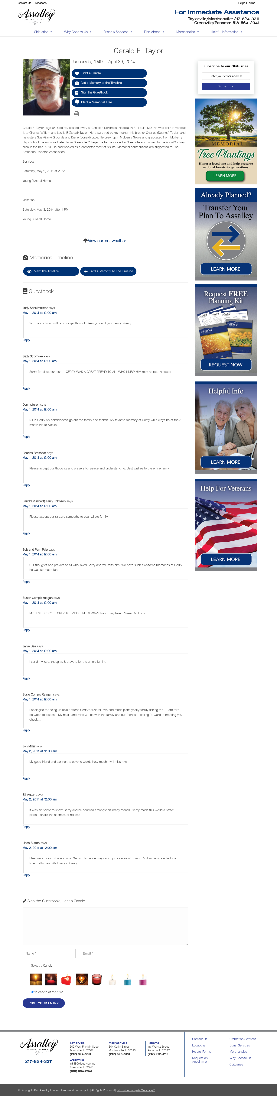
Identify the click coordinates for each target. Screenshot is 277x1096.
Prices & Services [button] (115, 32)
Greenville (77, 1060)
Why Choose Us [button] (76, 32)
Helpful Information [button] (225, 32)
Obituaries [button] (41, 32)
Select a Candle (41, 965)
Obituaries (236, 1064)
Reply (26, 340)
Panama (153, 1043)
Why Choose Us (240, 1058)
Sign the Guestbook (94, 92)
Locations (41, 3)
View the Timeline (46, 271)
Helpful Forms (246, 3)
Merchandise (185, 32)
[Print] (76, 114)
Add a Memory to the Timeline (101, 83)
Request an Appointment (200, 1059)
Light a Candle (91, 73)
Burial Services (240, 1045)
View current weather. (107, 240)
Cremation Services (243, 1039)
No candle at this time (48, 992)
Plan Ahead (152, 32)
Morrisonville (118, 1043)
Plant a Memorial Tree (96, 102)
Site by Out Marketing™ (136, 1090)
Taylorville (77, 1043)
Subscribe (225, 86)
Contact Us (24, 3)
